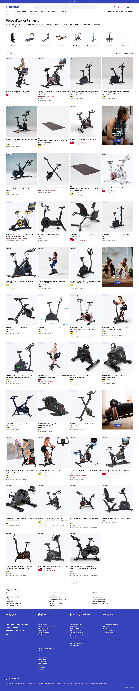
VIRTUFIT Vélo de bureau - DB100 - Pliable (18, 328)
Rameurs (61, 45)
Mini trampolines (109, 45)
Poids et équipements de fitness (57, 599)
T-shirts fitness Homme (98, 593)
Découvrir (117, 282)
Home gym (13, 45)
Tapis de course (29, 45)
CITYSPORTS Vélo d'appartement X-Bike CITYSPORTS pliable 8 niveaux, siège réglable (53, 376)
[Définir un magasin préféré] (114, 7)
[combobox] (128, 53)
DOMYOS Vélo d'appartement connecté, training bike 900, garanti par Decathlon (21, 140)
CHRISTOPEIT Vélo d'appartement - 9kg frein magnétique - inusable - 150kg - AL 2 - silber (83, 328)
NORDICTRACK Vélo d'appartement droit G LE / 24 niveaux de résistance (52, 567)
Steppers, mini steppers (93, 45)
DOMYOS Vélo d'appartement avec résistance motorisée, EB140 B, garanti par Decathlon (51, 282)
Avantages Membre (118, 11)
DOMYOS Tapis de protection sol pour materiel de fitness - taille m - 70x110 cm (84, 189)
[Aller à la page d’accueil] (12, 7)
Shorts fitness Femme (54, 597)
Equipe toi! (117, 140)
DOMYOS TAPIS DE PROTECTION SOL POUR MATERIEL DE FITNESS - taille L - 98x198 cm (53, 141)
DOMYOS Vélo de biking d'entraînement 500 (83, 139)
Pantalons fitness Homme (55, 593)
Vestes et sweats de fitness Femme (15, 595)
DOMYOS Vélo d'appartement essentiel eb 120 (115, 235)
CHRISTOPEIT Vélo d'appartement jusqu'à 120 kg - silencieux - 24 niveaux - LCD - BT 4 (116, 328)
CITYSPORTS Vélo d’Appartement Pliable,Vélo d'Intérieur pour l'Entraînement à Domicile (19, 92)
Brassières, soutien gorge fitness (100, 603)
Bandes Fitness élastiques (98, 599)
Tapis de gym (52, 595)
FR (120, 7)
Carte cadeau (128, 11)
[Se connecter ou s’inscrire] (128, 7)
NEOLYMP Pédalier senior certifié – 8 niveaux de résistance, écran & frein (83, 376)
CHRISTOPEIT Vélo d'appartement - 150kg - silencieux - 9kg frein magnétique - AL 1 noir (21, 471)
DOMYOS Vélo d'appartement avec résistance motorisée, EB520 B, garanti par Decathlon (115, 92)
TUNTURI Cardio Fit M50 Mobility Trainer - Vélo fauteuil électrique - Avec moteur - (21, 519)
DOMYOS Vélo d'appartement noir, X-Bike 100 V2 (52, 187)
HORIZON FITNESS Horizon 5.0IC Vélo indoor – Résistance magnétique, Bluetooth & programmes (52, 519)
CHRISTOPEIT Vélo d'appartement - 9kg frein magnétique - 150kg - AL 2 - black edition (19, 567)
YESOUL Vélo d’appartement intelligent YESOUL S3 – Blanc (117, 187)
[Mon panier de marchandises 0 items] (131, 7)
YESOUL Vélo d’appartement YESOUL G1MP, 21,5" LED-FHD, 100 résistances (53, 92)
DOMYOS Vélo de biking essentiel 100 (17, 424)
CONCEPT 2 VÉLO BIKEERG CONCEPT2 (48, 235)
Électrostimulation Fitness (55, 603)
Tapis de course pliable (12, 605)
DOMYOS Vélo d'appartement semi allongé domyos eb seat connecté (85, 235)
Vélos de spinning (77, 45)
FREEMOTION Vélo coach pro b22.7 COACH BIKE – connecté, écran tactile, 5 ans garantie (116, 471)
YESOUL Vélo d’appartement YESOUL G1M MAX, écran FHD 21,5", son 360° (85, 471)
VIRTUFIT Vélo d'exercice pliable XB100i (81, 424)
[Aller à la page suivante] (75, 582)
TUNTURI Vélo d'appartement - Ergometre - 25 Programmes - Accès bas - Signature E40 (19, 376)
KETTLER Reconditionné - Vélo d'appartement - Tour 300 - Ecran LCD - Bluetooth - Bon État (85, 282)
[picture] (21, 73)
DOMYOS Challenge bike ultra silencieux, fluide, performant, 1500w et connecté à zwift (20, 187)
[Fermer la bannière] (132, 2)
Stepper (8, 599)
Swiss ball (51, 601)
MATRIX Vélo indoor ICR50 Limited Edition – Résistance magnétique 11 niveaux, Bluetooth (83, 567)
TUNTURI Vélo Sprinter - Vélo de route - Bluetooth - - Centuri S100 (21, 282)
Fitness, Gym (9, 593)
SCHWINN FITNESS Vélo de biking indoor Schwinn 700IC (84, 519)
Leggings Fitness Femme (12, 597)
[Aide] (124, 7)
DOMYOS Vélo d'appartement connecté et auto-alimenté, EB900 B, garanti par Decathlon (84, 92)
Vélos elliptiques (45, 45)
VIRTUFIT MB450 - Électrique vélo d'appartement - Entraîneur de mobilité (52, 424)
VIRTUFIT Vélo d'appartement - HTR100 (49, 470)
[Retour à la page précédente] (64, 582)
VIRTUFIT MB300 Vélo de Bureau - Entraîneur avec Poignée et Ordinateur (116, 376)
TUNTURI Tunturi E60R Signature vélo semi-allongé (116, 518)
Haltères (94, 595)
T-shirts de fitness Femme (98, 601)
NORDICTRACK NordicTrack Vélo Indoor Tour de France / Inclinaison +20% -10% (19, 235)
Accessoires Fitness (54, 605)
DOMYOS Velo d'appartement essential (49, 328)
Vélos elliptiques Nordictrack (13, 603)
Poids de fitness (10, 601)
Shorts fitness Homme (97, 597)
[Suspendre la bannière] (130, 2)
